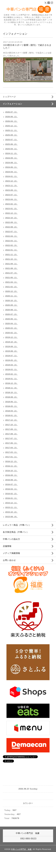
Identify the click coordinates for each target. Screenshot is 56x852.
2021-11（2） (11, 255)
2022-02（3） (11, 245)
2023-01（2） (11, 209)
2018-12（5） (11, 383)
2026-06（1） (11, 117)
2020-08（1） (11, 310)
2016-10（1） (11, 471)
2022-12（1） (11, 213)
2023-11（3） (11, 186)
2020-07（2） (11, 314)
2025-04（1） (11, 149)
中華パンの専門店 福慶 (21, 849)
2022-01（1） (11, 250)
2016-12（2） (11, 461)
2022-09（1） (11, 222)
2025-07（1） (11, 140)
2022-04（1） (11, 236)
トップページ (9, 97)
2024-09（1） (11, 158)
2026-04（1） (11, 121)
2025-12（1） (11, 126)
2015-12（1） (11, 503)
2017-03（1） (11, 452)
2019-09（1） (11, 347)
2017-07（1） (11, 438)
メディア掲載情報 (11, 553)
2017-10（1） (11, 425)
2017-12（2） (11, 420)
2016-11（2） (11, 466)
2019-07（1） (11, 356)
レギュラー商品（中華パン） (17, 525)
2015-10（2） (11, 512)
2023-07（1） (11, 195)
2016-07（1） (11, 484)
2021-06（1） (11, 278)
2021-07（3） (11, 273)
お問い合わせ (9, 560)
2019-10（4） (11, 342)
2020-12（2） (11, 291)
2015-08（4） (11, 517)
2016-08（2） (11, 480)
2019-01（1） (11, 379)
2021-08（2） (11, 268)
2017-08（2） (11, 434)
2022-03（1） (11, 241)
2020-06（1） (11, 319)
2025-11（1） (11, 130)
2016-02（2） (11, 494)
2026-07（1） (11, 112)
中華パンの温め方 (11, 539)
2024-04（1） (11, 172)
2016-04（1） (11, 489)
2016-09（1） (11, 475)
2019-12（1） (11, 337)
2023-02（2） (11, 204)
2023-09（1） (11, 190)
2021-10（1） (11, 259)
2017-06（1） (11, 443)
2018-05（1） (11, 406)
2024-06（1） (11, 167)
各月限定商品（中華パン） (16, 532)
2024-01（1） (11, 176)
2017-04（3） (11, 448)
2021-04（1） (11, 282)
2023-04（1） (11, 199)
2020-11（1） (11, 296)
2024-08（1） (11, 163)
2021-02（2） (11, 287)
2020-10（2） (11, 301)
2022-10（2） (11, 218)
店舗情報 (7, 546)
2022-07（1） (11, 232)
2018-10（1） (11, 393)
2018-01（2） (11, 416)
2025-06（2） (11, 144)
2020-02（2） (11, 333)
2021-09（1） (11, 264)
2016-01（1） (11, 498)
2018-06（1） (11, 402)
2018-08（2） (11, 397)
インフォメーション (12, 104)
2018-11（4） (11, 388)
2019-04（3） (11, 365)
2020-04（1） (11, 324)
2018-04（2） (11, 411)
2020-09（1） (11, 305)
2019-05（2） (11, 360)
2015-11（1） (11, 507)
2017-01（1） (11, 457)
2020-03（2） (11, 328)
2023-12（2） (11, 181)
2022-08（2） (11, 227)
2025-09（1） (11, 135)
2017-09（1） (11, 429)
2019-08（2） (11, 351)
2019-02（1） (11, 374)
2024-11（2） (11, 153)
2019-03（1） (11, 370)
